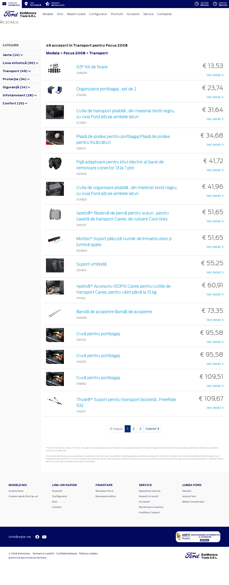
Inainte (151, 429)
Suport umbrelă (91, 264)
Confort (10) (14, 103)
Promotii (117, 14)
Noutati (186, 491)
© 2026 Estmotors (19, 553)
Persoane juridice (106, 496)
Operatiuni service (149, 491)
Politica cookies (88, 553)
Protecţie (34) (15, 79)
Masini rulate (76, 14)
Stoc (60, 14)
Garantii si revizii (148, 496)
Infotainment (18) (18, 95)
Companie (164, 14)
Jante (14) (11, 55)
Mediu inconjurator (193, 501)
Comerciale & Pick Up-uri (23, 496)
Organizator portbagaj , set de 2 (106, 89)
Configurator (98, 14)
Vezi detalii (214, 75)
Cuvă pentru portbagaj (98, 333)
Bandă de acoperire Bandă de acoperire (114, 311)
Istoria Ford (189, 496)
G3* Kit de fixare (92, 67)
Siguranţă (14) (15, 87)
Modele (48, 14)
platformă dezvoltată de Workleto (28, 557)
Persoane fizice (104, 491)
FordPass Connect (149, 512)
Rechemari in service (151, 507)
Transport (98, 53)
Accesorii (133, 14)
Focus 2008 (74, 53)
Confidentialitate (66, 553)
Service (148, 14)
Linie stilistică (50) (19, 63)
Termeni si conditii (43, 553)
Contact (57, 507)
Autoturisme (16, 491)
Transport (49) (15, 71)
